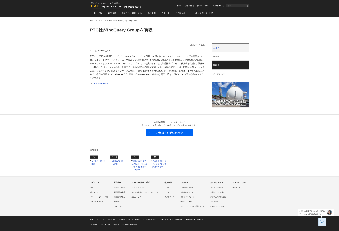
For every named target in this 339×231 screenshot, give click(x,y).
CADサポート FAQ (217, 206)
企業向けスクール (186, 192)
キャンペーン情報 (96, 201)
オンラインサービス (204, 13)
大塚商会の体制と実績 (218, 197)
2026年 (216, 56)
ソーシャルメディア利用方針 (170, 220)
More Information (100, 84)
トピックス (97, 13)
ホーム (179, 6)
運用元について (218, 6)
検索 (247, 5)
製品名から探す (119, 187)
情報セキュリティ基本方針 (128, 220)
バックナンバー (219, 74)
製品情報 (112, 13)
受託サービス (136, 197)
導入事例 (152, 13)
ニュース (217, 48)
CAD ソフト (118, 206)
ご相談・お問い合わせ (169, 132)
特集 (91, 187)
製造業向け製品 (119, 192)
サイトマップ (95, 220)
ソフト (167, 187)
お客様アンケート (203, 6)
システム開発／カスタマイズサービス (145, 192)
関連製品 (117, 201)
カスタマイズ (169, 197)
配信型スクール (186, 201)
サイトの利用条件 (109, 220)
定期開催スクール (186, 187)
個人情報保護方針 (149, 220)
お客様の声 (214, 201)
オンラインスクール (187, 197)
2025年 (216, 65)
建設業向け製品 (119, 197)
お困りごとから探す (217, 192)
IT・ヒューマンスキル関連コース (192, 206)
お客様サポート (182, 13)
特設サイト (94, 192)
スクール (166, 13)
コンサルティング (137, 187)
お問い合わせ (189, 6)
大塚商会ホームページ (194, 220)
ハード (167, 192)
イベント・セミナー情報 (99, 197)
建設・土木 (236, 187)
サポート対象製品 (216, 187)
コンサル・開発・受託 (132, 13)
